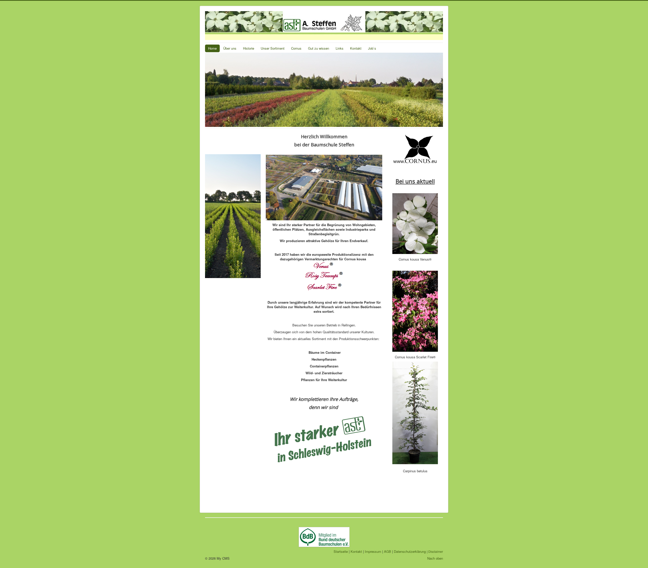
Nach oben (435, 558)
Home (212, 48)
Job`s (372, 48)
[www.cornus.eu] (415, 149)
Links (339, 48)
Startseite (341, 551)
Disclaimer (435, 551)
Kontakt (355, 48)
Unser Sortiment (273, 48)
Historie (248, 48)
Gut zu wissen (318, 48)
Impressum (373, 551)
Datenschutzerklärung (410, 551)
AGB (387, 551)
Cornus (296, 48)
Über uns (229, 48)
